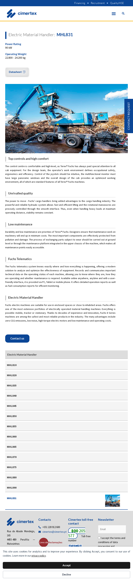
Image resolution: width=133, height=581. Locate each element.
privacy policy (39, 555)
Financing (79, 3)
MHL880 (11, 477)
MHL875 (11, 467)
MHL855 (11, 426)
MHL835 (11, 385)
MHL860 (11, 436)
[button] (113, 13)
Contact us (17, 338)
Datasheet (15, 71)
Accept (67, 565)
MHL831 (11, 498)
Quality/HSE (117, 3)
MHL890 (11, 487)
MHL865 (11, 446)
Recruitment (98, 3)
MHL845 (11, 406)
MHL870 (11, 457)
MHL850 (11, 416)
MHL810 (11, 365)
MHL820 (11, 375)
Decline (66, 574)
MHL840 (11, 395)
